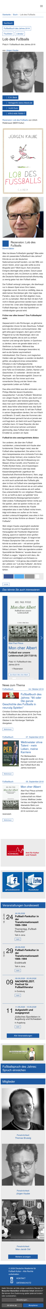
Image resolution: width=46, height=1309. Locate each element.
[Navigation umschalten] (41, 6)
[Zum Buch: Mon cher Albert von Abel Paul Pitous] (23, 619)
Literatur (19, 33)
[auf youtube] (11, 1281)
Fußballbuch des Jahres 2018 (17, 28)
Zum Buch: (19, 675)
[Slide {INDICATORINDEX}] (14, 678)
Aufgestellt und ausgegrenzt (24, 1011)
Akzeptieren (33, 1305)
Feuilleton (8, 33)
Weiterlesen (8, 729)
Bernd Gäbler (8, 248)
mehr (18, 939)
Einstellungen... (23, 1300)
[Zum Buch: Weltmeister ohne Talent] (10, 753)
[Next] (41, 638)
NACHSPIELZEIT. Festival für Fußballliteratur (25, 984)
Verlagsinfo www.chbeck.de (20, 102)
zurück (6, 584)
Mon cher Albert (23, 647)
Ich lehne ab (12, 1305)
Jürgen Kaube (12, 50)
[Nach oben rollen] (42, 1305)
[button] (8, 576)
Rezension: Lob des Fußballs (15, 120)
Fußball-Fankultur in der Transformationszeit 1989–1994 (27, 920)
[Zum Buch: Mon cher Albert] (10, 797)
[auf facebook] (11, 1278)
